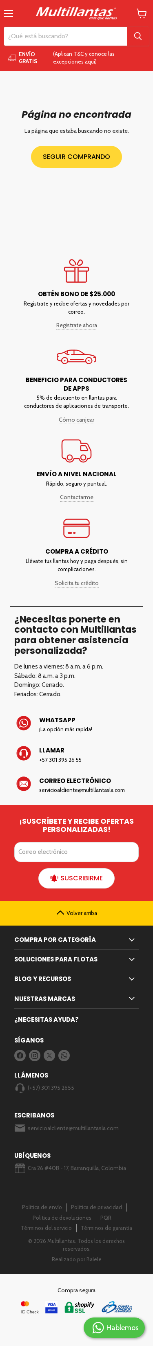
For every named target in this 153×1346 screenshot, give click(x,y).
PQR (105, 1217)
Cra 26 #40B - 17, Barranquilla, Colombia (77, 1168)
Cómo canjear (76, 419)
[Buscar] (138, 36)
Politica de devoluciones (62, 1217)
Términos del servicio (46, 1228)
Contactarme (76, 497)
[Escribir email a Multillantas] (76, 785)
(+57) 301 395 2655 (51, 1087)
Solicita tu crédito (77, 583)
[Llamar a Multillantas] (76, 755)
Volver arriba (82, 913)
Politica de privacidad (96, 1207)
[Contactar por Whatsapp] (76, 725)
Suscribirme (81, 878)
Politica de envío (42, 1207)
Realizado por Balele (77, 1259)
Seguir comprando (76, 156)
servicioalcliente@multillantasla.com (73, 1128)
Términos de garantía (106, 1228)
